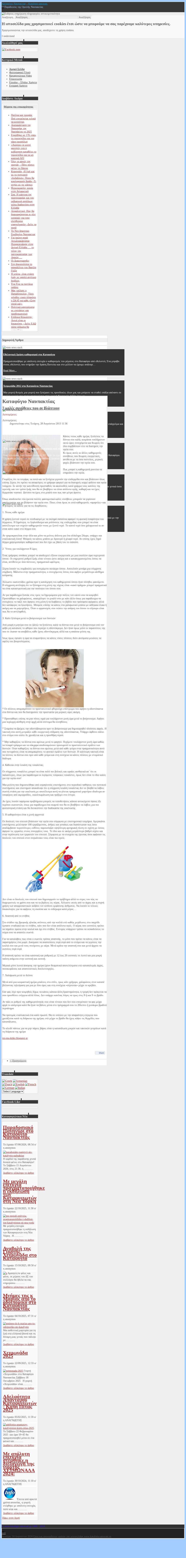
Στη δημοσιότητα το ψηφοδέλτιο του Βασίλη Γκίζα (23, 267)
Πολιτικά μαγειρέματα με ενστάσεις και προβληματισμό (22, 310)
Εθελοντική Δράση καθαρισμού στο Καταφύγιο (29, 354)
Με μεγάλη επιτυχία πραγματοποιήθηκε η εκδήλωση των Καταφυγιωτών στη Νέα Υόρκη (24, 1191)
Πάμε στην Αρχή (11, 1518)
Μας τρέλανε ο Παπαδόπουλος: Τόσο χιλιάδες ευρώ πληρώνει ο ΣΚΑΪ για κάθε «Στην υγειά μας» (23, 297)
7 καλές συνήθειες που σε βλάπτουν (31, 408)
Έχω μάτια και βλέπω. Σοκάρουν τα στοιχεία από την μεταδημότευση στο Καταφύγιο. (50, 448)
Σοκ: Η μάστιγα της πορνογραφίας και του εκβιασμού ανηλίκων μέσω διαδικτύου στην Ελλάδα (23, 201)
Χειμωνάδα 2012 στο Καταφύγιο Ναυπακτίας (28, 386)
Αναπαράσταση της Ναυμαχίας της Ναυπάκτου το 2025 (21, 128)
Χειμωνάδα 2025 (15, 1354)
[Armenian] (20, 1081)
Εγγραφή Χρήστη (18, 85)
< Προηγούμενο (18, 1060)
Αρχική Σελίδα (17, 69)
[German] (8, 1088)
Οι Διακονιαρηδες (20, 260)
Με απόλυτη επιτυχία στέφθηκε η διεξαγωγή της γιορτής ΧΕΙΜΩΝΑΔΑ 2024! (19, 1463)
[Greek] (7, 1081)
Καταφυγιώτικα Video (20, 75)
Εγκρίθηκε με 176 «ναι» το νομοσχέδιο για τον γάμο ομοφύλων (23, 138)
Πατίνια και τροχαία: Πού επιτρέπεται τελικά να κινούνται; (23, 118)
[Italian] (20, 1088)
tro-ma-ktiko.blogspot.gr (15, 1038)
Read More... (10, 370)
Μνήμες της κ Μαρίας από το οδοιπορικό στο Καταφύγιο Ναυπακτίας (19, 1302)
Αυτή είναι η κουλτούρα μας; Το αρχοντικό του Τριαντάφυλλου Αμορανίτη (43, 417)
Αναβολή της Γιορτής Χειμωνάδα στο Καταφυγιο (20, 1253)
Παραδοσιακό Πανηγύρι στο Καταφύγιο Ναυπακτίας (18, 1132)
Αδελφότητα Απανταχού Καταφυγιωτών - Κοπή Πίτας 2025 (20, 1403)
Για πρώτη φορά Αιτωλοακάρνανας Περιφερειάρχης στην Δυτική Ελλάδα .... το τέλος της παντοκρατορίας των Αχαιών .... (22, 247)
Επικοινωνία (15, 79)
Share (101, 1053)
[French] (30, 1084)
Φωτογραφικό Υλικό (19, 72)
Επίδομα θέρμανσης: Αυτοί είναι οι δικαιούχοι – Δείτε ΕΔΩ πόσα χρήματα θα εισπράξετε (23, 324)
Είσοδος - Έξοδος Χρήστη (23, 82)
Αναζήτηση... (8, 17)
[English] (19, 1084)
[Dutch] (7, 1084)
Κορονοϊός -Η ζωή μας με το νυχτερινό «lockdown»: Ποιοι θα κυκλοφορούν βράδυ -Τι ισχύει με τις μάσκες (23, 178)
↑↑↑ (4, 1533)
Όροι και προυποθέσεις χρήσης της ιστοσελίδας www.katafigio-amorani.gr (72, 1536)
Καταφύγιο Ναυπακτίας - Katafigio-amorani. (25, 3)
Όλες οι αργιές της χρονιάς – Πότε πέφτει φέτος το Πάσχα (22, 164)
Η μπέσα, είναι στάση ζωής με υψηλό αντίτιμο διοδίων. (23, 277)
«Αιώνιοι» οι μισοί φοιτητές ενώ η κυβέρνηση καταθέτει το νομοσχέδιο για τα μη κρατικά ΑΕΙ (23, 152)
